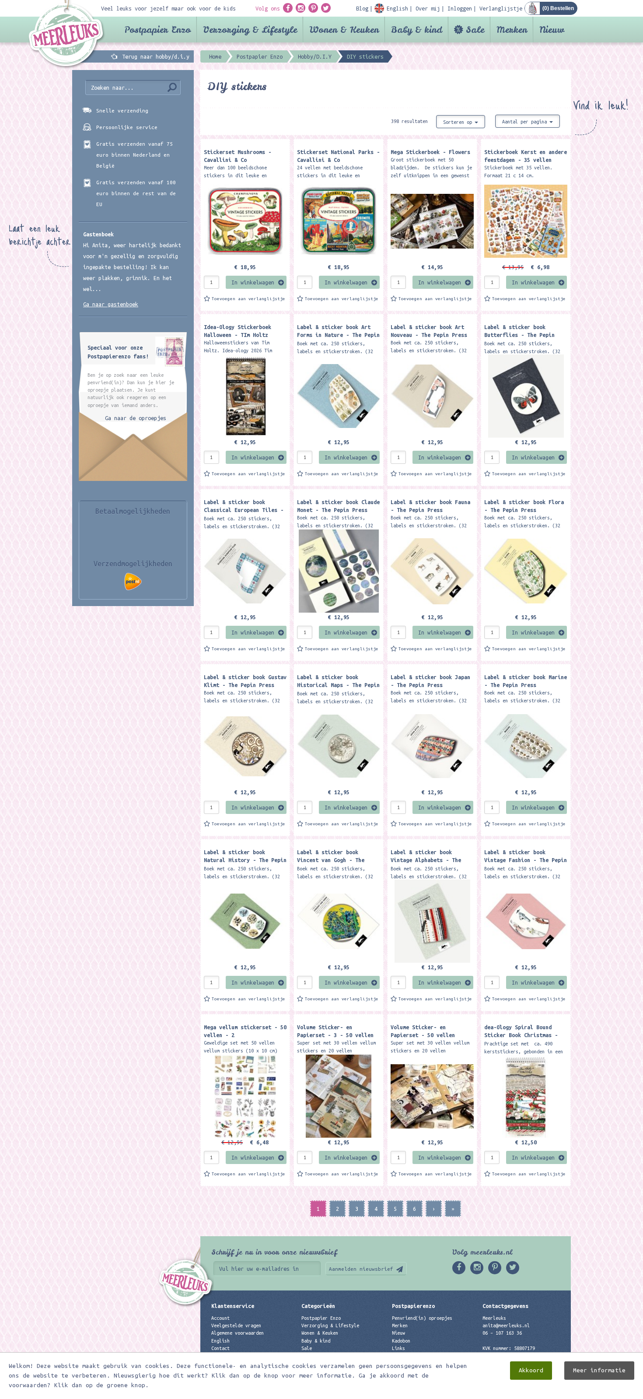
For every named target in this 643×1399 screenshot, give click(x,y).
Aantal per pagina (525, 121)
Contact (220, 1348)
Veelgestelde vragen (236, 1325)
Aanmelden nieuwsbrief (361, 1269)
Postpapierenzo (413, 1306)
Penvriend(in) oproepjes (422, 1318)
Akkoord (531, 1370)
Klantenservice (232, 1306)
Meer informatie (599, 1370)
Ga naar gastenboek (110, 304)
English (220, 1340)
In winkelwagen (252, 282)
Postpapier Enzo (157, 29)
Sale (475, 29)
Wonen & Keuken (344, 29)
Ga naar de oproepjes (135, 418)
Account (220, 1318)
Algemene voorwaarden (237, 1333)
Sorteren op (459, 122)
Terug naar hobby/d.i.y (155, 56)
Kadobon (401, 1340)
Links (398, 1348)
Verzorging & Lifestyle (250, 29)
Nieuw (551, 29)
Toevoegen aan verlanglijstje (248, 298)
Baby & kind (416, 29)
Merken (511, 29)
